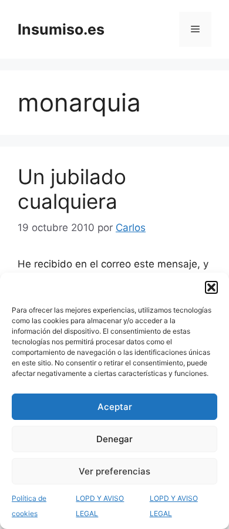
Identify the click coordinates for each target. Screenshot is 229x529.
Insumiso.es (61, 29)
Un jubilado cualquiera (72, 188)
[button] (211, 287)
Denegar (114, 439)
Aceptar (114, 406)
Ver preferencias (114, 471)
